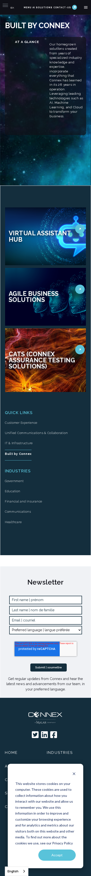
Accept (57, 855)
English (13, 871)
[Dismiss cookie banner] (74, 774)
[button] (86, 7)
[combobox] (16, 871)
